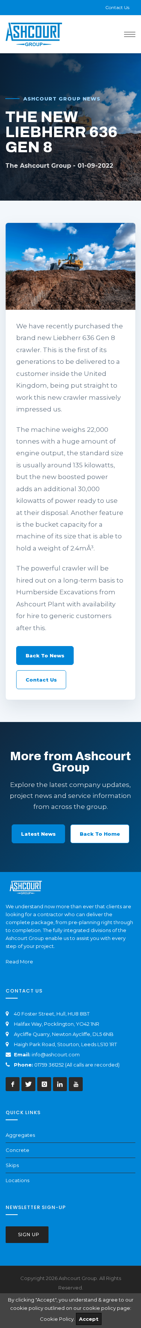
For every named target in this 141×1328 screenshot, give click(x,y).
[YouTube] (76, 1084)
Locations (17, 1180)
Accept (89, 1319)
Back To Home (100, 834)
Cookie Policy (57, 1319)
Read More (19, 962)
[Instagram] (44, 1084)
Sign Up (28, 1234)
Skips (12, 1165)
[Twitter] (28, 1084)
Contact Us (117, 7)
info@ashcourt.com (56, 1054)
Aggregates (20, 1135)
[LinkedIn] (60, 1084)
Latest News (38, 834)
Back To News (45, 655)
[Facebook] (13, 1084)
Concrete (17, 1150)
